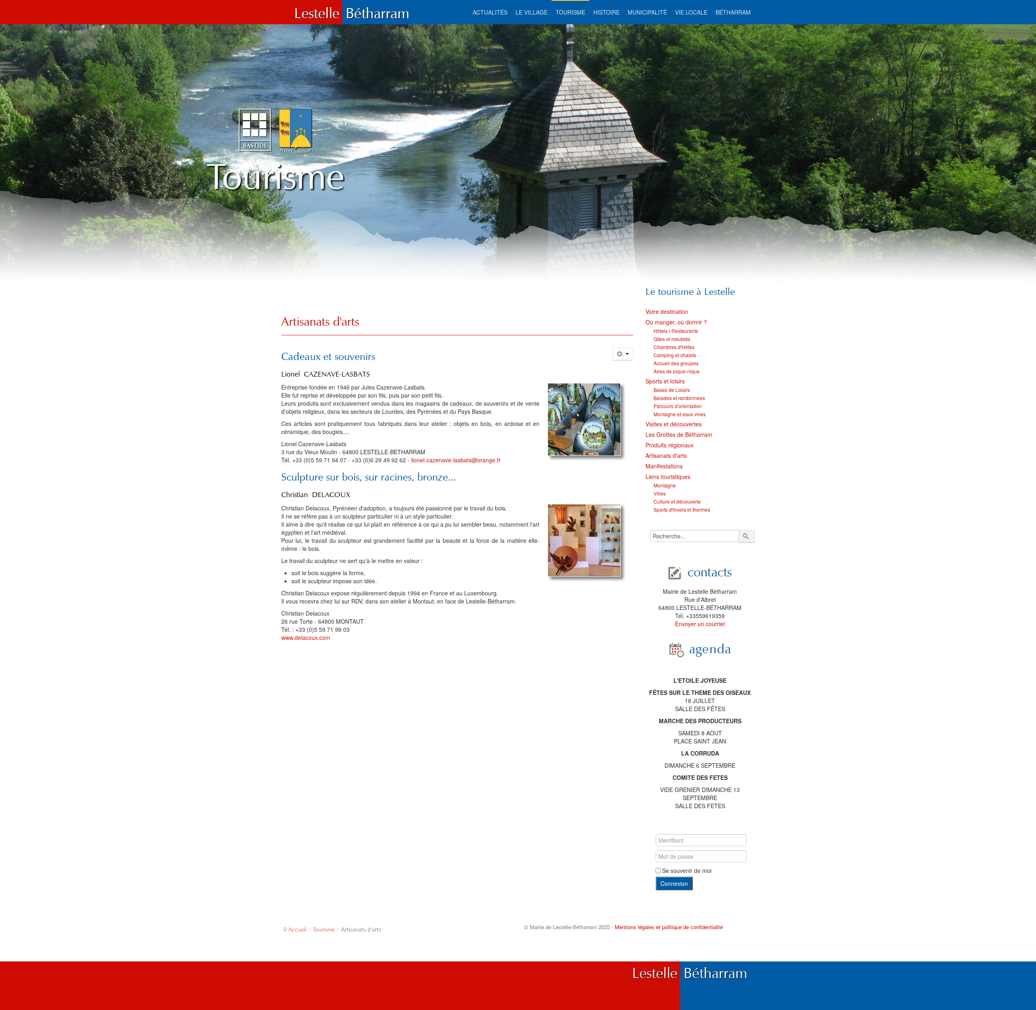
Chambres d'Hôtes (674, 346)
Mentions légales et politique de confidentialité (669, 927)
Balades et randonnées (679, 397)
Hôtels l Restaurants (676, 330)
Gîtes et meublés (672, 338)
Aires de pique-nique (677, 371)
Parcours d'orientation (678, 405)
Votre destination (666, 311)
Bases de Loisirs (672, 389)
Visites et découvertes (673, 424)
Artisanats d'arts (320, 321)
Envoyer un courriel (700, 624)
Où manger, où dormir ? (676, 322)
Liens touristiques (667, 476)
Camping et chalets (675, 354)
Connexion (674, 883)
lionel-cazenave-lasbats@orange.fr (456, 460)
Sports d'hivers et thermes (682, 509)
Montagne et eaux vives (680, 414)
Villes (660, 493)
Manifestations (664, 466)
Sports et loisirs (665, 381)
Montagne (665, 485)
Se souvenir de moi (686, 870)
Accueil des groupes (676, 363)
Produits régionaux (669, 445)
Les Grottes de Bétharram (678, 434)
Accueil (297, 930)
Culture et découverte (677, 501)
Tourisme (324, 930)
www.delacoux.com (305, 637)
